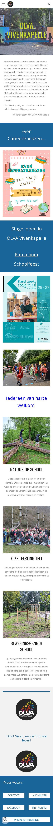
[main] (26, 31)
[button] (3, 4)
